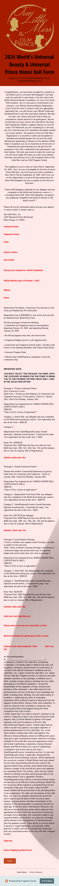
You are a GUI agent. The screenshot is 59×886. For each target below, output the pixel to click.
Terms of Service (35, 872)
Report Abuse (22, 872)
